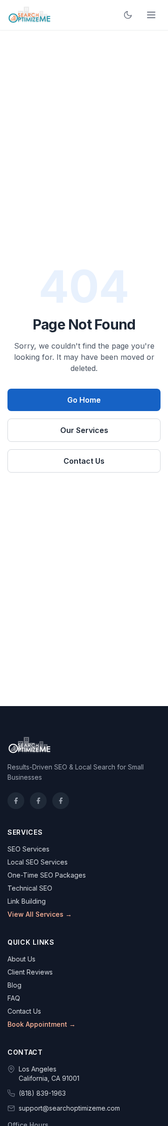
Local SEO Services (37, 862)
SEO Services (28, 849)
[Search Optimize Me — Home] (29, 15)
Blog (14, 985)
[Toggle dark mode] (127, 15)
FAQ (13, 998)
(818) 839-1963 (42, 1093)
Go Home (84, 400)
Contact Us (84, 461)
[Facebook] (15, 800)
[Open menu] (151, 15)
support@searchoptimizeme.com (69, 1108)
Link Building (26, 901)
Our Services (84, 430)
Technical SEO (29, 888)
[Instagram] (38, 800)
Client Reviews (30, 972)
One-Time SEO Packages (46, 875)
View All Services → (39, 914)
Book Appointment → (41, 1024)
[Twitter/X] (60, 800)
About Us (21, 959)
